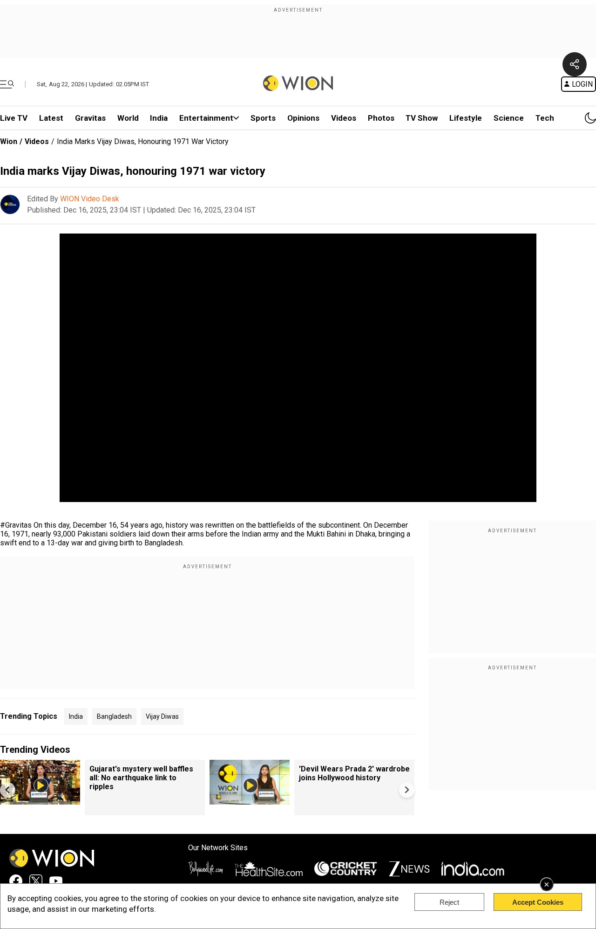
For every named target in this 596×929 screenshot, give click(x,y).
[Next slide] (406, 790)
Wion (8, 141)
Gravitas (90, 118)
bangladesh (114, 716)
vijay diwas (162, 716)
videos (343, 118)
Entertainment (206, 118)
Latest (51, 118)
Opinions (303, 118)
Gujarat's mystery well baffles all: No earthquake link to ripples (141, 777)
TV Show (422, 118)
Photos (381, 118)
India (159, 118)
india (76, 716)
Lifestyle (465, 118)
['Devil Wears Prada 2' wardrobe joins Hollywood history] (250, 800)
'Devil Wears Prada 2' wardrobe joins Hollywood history (354, 773)
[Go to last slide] (7, 790)
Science (509, 118)
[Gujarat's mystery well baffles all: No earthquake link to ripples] (40, 800)
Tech (544, 118)
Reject (449, 902)
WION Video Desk (89, 198)
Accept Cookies (537, 902)
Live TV (13, 118)
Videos (37, 141)
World (128, 118)
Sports (263, 118)
